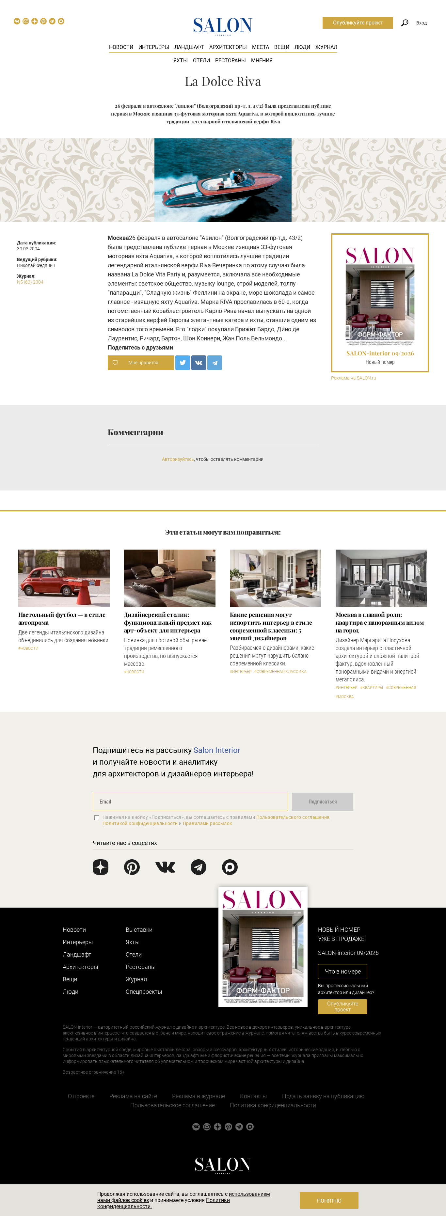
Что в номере (343, 971)
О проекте (81, 1096)
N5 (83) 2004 (30, 282)
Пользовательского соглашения (293, 817)
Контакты (253, 1096)
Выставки (139, 929)
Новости (121, 47)
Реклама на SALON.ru (353, 378)
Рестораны (230, 60)
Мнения (262, 60)
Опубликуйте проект (358, 23)
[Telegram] (214, 362)
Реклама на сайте (133, 1096)
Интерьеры (153, 47)
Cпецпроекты (144, 991)
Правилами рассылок (207, 823)
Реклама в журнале (198, 1096)
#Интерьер (240, 672)
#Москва (345, 697)
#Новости (28, 648)
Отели (201, 60)
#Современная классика (280, 672)
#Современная (401, 688)
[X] (182, 362)
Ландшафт (189, 47)
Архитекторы (228, 47)
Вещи (281, 47)
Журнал (326, 47)
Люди (302, 47)
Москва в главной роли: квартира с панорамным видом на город (380, 622)
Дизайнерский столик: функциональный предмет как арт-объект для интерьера (168, 622)
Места (260, 47)
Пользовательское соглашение (172, 1105)
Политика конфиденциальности (273, 1105)
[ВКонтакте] (198, 362)
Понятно (329, 1201)
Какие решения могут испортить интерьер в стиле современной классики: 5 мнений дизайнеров (271, 626)
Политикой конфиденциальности (140, 823)
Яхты (180, 60)
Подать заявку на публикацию (323, 1096)
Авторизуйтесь (178, 459)
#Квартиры (371, 688)
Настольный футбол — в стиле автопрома (62, 618)
